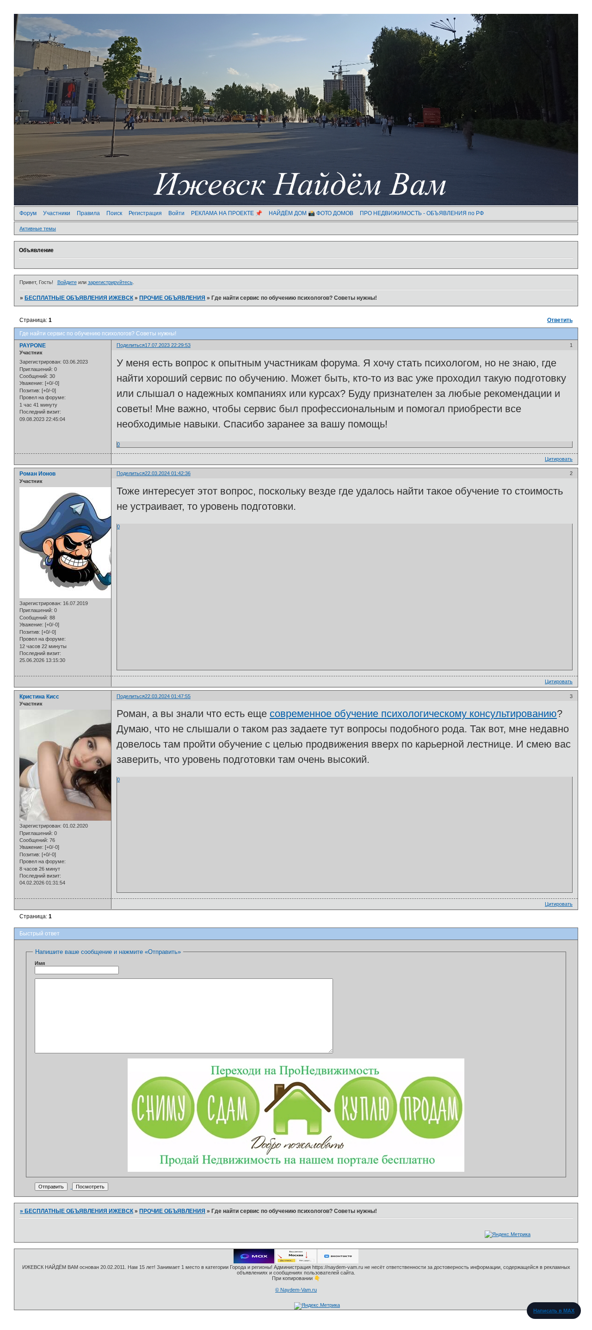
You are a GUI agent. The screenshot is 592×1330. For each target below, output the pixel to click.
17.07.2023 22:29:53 (168, 345)
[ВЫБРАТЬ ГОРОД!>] (296, 1261)
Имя (40, 963)
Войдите (67, 282)
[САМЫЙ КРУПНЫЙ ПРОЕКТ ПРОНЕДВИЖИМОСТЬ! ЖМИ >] (296, 1170)
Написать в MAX (553, 1310)
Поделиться (131, 345)
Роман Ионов (37, 473)
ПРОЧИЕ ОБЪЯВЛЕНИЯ (172, 298)
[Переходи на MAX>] (254, 1261)
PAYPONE (32, 345)
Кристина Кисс (39, 696)
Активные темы (37, 228)
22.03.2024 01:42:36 (168, 473)
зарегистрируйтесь (110, 282)
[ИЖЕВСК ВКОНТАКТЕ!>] (338, 1261)
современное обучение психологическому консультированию (413, 713)
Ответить (560, 320)
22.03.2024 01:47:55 (168, 696)
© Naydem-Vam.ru (296, 1290)
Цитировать (559, 459)
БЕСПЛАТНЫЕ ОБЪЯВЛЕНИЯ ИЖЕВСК (79, 298)
